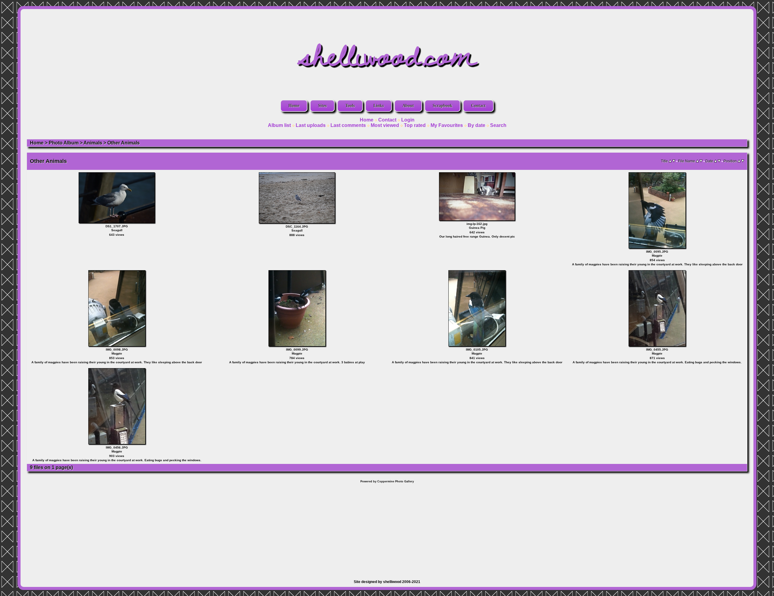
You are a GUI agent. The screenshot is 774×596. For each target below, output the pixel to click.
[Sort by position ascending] (739, 161)
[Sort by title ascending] (670, 161)
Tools (350, 105)
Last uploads (311, 125)
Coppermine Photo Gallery (395, 481)
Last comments (348, 125)
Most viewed (385, 125)
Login (408, 119)
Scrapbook (442, 105)
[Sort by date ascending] (715, 161)
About (408, 105)
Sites (322, 105)
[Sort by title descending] (673, 161)
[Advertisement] (387, 528)
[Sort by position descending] (742, 161)
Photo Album (64, 142)
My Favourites (447, 125)
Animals (92, 142)
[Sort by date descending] (719, 161)
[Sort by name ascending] (697, 161)
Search (498, 125)
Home (293, 105)
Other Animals (123, 142)
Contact (478, 105)
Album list (279, 125)
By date (476, 125)
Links (378, 105)
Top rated (415, 125)
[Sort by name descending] (701, 161)
